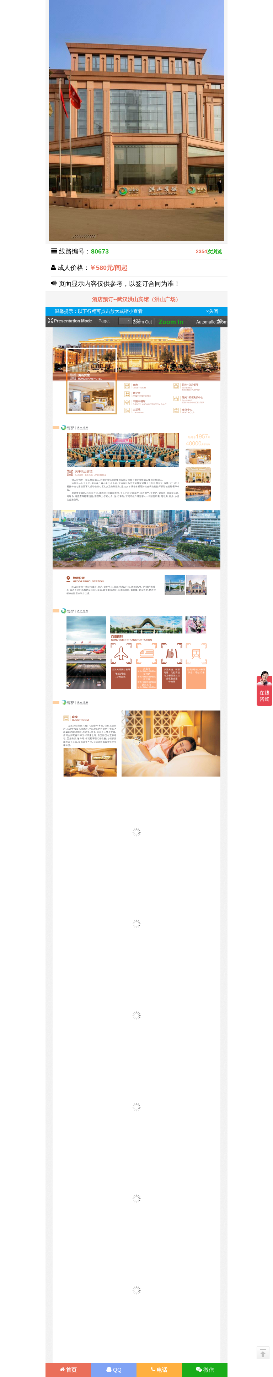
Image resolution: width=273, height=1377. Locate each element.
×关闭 (212, 311)
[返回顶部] (263, 1352)
